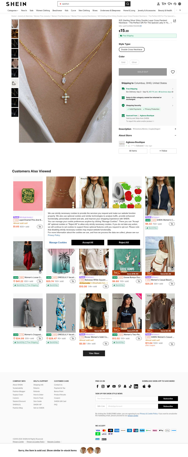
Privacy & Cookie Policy (149, 414)
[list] (117, 386)
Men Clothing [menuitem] (84, 10)
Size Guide (37, 401)
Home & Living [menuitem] (129, 10)
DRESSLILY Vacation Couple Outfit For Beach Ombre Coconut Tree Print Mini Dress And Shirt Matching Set (61, 277)
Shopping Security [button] (133, 105)
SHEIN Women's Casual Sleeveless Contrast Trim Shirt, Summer (160, 220)
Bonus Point (58, 391)
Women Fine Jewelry (42, 16)
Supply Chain (18, 395)
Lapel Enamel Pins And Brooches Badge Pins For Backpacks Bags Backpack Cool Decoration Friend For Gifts (28, 220)
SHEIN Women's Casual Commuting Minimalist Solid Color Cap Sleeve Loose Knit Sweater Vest (160, 337)
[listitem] (28, 202)
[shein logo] (16, 4)
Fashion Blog (18, 408)
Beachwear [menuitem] (57, 10)
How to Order (38, 395)
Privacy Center (18, 442)
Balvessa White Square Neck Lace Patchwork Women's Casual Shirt (94, 280)
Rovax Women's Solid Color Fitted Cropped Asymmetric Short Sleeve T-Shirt (94, 337)
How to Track (38, 398)
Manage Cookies (53, 442)
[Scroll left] (177, 10)
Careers (16, 398)
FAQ (55, 405)
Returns (36, 388)
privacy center (133, 416)
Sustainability (18, 388)
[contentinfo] (136, 432)
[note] (151, 228)
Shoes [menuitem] (94, 10)
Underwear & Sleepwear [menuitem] (110, 10)
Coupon (57, 398)
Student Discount (19, 401)
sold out (142, 72)
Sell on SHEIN (38, 408)
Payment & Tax (59, 388)
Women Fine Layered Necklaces (83, 16)
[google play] (149, 388)
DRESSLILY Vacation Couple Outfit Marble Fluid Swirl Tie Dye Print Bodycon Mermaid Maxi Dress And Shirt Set (61, 334)
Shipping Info (38, 385)
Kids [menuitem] (66, 10)
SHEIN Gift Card (60, 401)
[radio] (132, 49)
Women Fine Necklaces (61, 16)
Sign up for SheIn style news (108, 394)
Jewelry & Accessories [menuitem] (147, 10)
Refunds (36, 391)
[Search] (127, 3)
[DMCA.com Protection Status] (104, 439)
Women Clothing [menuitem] (43, 10)
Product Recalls (60, 395)
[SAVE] (173, 72)
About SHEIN (18, 385)
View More (94, 353)
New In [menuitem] (24, 10)
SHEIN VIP (37, 405)
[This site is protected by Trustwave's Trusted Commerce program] (97, 439)
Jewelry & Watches (25, 16)
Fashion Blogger (19, 391)
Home (13, 16)
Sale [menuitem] (31, 10)
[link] (163, 3)
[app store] (144, 388)
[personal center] (158, 3)
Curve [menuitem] (73, 10)
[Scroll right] (180, 10)
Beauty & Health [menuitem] (165, 10)
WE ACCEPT (100, 426)
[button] (175, 3)
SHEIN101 (17, 405)
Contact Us (58, 385)
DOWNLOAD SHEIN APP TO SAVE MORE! (158, 381)
